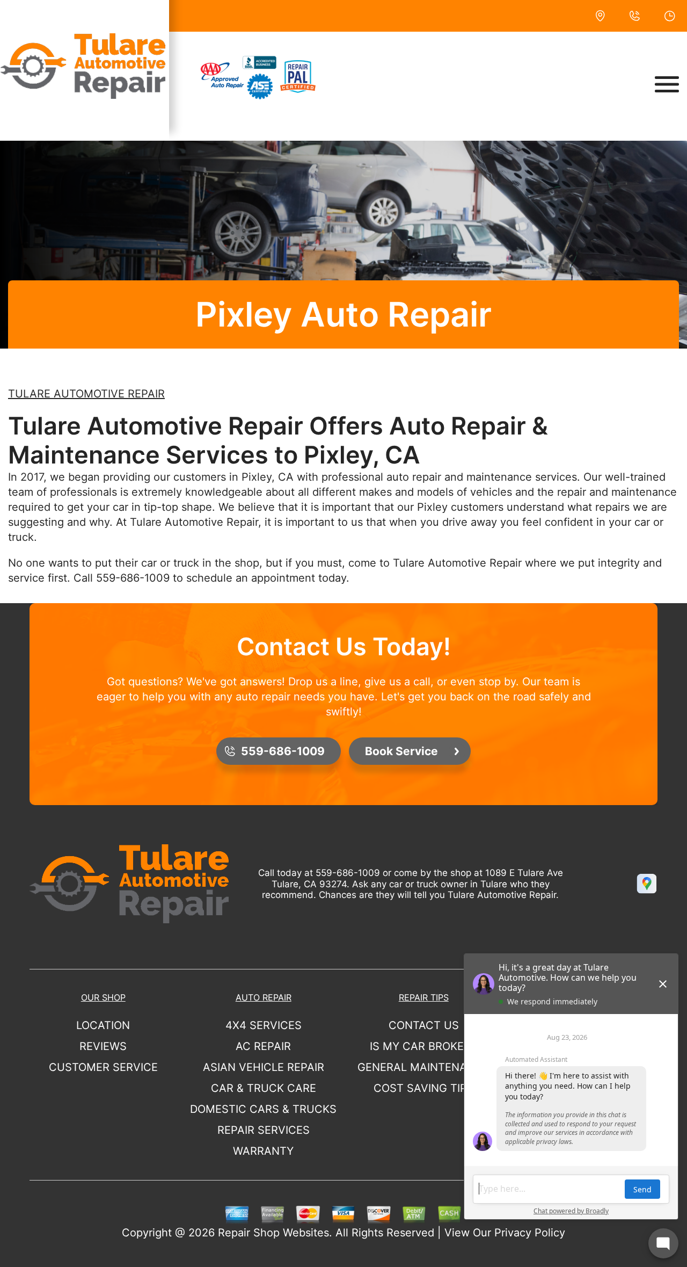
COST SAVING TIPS (424, 1088)
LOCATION (103, 1025)
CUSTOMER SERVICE (103, 1067)
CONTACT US (424, 1025)
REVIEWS (103, 1046)
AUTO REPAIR (263, 997)
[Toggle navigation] (667, 84)
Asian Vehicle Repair (263, 1067)
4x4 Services (263, 1025)
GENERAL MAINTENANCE (423, 1067)
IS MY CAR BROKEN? (423, 1046)
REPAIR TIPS (424, 997)
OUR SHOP (103, 997)
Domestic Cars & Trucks (263, 1109)
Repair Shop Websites (273, 1232)
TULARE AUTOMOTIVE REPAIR (86, 393)
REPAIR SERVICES (263, 1130)
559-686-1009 (133, 577)
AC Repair (263, 1046)
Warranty (263, 1151)
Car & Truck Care (263, 1088)
